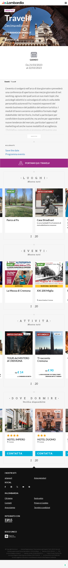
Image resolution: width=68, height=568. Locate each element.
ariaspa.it (8, 478)
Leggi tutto (34, 136)
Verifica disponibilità (34, 402)
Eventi (7, 82)
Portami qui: (37, 163)
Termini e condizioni (42, 507)
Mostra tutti (34, 182)
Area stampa (10, 507)
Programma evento (15, 154)
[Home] (13, 2)
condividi (10, 40)
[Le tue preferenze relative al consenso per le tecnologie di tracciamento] (65, 565)
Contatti (8, 503)
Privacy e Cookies (41, 503)
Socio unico (38, 498)
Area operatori (40, 478)
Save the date (12, 150)
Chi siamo (9, 498)
